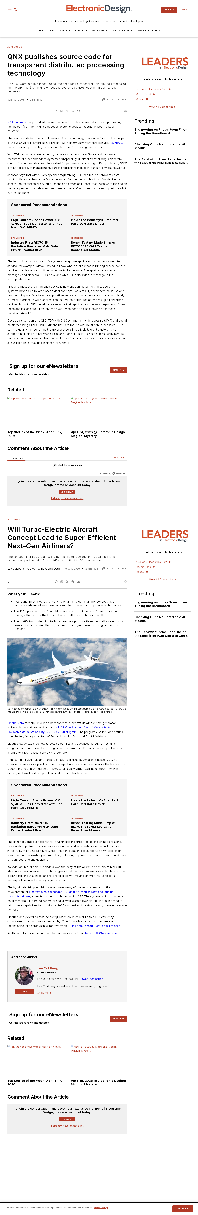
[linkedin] (61, 111)
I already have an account (67, 498)
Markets (65, 30)
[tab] (16, 457)
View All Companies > (162, 106)
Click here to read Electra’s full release (94, 925)
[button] (9, 9)
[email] (78, 111)
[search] (15, 9)
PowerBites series (91, 978)
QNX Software (16, 122)
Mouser (140, 99)
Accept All (183, 1208)
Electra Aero (15, 723)
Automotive (14, 47)
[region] (67, 465)
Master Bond (143, 94)
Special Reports (122, 30)
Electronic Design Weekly (91, 30)
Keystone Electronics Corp (151, 89)
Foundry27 (117, 142)
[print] (125, 111)
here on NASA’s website (101, 933)
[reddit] (72, 111)
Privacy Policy (101, 1207)
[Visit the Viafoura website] (118, 473)
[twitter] (67, 111)
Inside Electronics (149, 30)
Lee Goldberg (15, 568)
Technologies (46, 30)
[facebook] (56, 111)
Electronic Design (51, 568)
